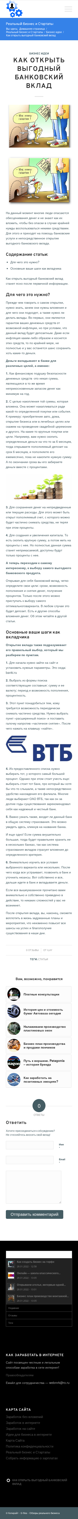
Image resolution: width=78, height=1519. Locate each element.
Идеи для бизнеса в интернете (29, 1434)
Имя (61, 1146)
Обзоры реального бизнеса (44, 1513)
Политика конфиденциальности (29, 1446)
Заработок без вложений (24, 1416)
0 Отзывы (32, 950)
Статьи (43, 959)
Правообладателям (20, 1375)
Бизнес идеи (39, 54)
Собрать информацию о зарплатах (32, 1458)
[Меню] (66, 9)
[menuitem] (56, 9)
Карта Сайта (15, 1440)
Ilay (49, 950)
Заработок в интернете (23, 1422)
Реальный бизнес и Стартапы (29, 24)
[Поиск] (56, 9)
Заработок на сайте (20, 1428)
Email (62, 1161)
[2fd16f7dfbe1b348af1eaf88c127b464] (39, 126)
